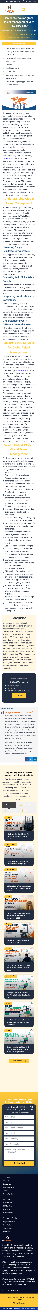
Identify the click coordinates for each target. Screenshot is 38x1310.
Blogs (10, 34)
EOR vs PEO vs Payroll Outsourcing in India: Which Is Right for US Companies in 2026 (18, 915)
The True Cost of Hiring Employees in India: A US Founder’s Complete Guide (18, 967)
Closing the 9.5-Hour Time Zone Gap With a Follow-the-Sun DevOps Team (18, 995)
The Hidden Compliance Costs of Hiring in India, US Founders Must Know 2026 (18, 1022)
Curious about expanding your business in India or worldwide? (20, 83)
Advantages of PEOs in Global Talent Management (18, 59)
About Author (10, 72)
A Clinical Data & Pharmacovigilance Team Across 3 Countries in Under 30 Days (19, 888)
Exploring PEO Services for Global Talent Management (20, 53)
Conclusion (9, 64)
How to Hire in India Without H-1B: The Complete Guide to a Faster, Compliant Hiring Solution (18, 1049)
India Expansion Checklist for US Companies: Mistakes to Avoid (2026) (17, 836)
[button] (27, 759)
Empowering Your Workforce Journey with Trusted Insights (20, 76)
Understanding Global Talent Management (19, 48)
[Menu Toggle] (23, 9)
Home (4, 34)
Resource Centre (10, 1218)
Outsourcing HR (8, 158)
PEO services (22, 370)
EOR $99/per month (12, 68)
